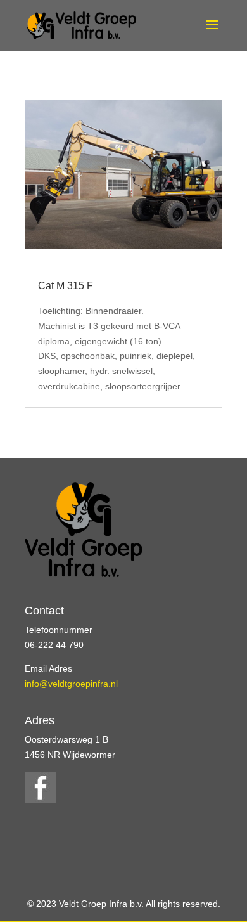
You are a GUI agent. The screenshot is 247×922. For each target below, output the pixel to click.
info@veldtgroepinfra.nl (71, 684)
